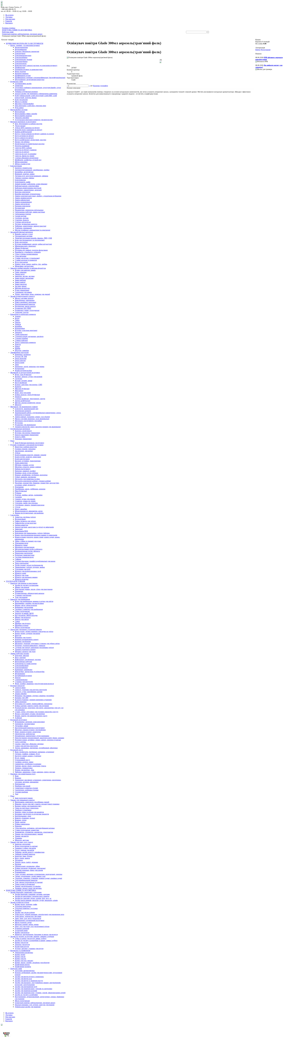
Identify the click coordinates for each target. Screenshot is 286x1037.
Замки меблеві (20, 280)
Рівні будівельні (21, 491)
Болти (17, 318)
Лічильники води (21, 543)
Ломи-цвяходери (21, 463)
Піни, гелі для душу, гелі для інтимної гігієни (32, 926)
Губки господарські (22, 611)
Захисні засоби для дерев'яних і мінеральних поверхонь (36, 94)
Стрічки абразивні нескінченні (26, 158)
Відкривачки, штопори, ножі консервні (30, 722)
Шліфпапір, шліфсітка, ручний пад (28, 160)
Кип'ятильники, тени (23, 816)
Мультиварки (20, 674)
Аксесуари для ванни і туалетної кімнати (26, 629)
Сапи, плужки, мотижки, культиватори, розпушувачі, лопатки (38, 874)
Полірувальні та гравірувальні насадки (29, 144)
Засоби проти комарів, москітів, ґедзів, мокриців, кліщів (36, 900)
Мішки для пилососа (23, 617)
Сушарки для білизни (23, 595)
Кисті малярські (21, 383)
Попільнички (20, 784)
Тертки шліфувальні (22, 401)
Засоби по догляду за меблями (26, 995)
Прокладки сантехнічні (24, 553)
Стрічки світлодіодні (23, 222)
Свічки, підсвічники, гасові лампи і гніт (30, 876)
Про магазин (10, 19)
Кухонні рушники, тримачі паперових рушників (33, 700)
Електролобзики (21, 57)
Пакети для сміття (22, 619)
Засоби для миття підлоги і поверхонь (29, 977)
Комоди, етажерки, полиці (25, 818)
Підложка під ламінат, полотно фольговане (31, 250)
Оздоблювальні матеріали (20, 429)
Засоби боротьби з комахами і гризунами (26, 892)
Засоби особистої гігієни (19, 902)
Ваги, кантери (20, 657)
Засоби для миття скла (23, 979)
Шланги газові (20, 573)
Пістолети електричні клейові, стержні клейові (33, 481)
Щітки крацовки (21, 162)
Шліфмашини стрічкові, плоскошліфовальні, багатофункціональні (40, 77)
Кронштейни (20, 328)
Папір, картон (20, 822)
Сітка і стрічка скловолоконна (26, 254)
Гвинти (17, 322)
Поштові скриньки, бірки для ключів (29, 870)
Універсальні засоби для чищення (27, 1007)
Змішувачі (18, 529)
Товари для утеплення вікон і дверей (29, 834)
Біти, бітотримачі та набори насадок (28, 124)
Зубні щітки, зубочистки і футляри (28, 916)
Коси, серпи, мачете (22, 858)
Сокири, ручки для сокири (25, 499)
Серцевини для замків (23, 292)
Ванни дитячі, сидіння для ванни (27, 633)
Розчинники (19, 368)
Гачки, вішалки (20, 272)
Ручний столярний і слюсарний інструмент (26, 445)
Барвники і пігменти (23, 354)
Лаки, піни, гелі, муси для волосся (28, 918)
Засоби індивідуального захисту (22, 296)
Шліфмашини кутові (23, 75)
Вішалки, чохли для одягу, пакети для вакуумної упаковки (37, 804)
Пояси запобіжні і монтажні (25, 302)
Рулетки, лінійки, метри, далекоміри (28, 495)
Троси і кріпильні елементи (25, 342)
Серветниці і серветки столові (26, 788)
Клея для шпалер (21, 100)
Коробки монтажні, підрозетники (27, 194)
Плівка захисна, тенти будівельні (27, 395)
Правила (18, 397)
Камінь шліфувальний (23, 132)
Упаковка (18, 838)
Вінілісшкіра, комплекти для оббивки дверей (32, 802)
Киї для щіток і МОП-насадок (26, 615)
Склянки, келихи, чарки (24, 762)
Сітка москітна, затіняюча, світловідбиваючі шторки (35, 828)
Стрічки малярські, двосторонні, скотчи (30, 399)
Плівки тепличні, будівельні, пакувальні (30, 868)
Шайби (17, 348)
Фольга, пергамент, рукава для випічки (30, 714)
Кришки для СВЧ (21, 698)
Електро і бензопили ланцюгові (27, 51)
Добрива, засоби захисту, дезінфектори (29, 852)
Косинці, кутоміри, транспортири (28, 461)
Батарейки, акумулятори (24, 172)
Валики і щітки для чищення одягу (28, 806)
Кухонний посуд (16, 750)
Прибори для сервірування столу (23, 774)
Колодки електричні (22, 192)
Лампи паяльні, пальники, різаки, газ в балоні (32, 417)
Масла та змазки (21, 102)
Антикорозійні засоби (23, 84)
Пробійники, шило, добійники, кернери (30, 489)
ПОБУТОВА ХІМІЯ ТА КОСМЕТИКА (21, 890)
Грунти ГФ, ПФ (21, 356)
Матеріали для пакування (24, 547)
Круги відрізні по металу (24, 136)
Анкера (18, 316)
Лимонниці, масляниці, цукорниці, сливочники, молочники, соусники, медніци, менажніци (38, 781)
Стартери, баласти (22, 220)
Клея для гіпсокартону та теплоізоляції (29, 240)
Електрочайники (21, 668)
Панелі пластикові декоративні (26, 435)
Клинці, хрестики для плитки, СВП (28, 385)
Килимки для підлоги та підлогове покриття (32, 814)
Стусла (17, 507)
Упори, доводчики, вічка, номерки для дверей (32, 294)
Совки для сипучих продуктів (26, 746)
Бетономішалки (21, 49)
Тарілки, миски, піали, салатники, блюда (30, 766)
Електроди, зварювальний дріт (26, 409)
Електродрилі (20, 53)
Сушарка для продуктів (24, 682)
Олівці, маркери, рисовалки (25, 477)
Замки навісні (20, 282)
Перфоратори (20, 67)
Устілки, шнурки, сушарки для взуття (29, 948)
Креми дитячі (20, 954)
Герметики (19, 86)
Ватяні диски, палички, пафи (26, 904)
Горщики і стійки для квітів (25, 848)
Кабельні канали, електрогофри (27, 186)
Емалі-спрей (19, 362)
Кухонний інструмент (18, 720)
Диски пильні (20, 126)
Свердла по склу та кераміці (25, 154)
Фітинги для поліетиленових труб (28, 571)
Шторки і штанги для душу (25, 651)
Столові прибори (21, 792)
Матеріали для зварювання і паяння (24, 407)
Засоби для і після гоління (25, 912)
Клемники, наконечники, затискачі (28, 190)
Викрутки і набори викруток (26, 447)
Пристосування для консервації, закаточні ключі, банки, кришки (39, 738)
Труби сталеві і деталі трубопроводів (29, 565)
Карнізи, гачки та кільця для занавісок (29, 812)
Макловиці (19, 391)
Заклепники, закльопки (24, 451)
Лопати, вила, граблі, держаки (26, 862)
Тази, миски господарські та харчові (29, 882)
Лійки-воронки (20, 702)
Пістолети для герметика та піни (27, 479)
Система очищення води (24, 557)
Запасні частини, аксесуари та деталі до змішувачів (34, 527)
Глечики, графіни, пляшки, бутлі (27, 754)
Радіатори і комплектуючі (24, 555)
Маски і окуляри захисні (24, 298)
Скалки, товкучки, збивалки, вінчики (29, 744)
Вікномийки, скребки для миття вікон (29, 603)
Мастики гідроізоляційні (24, 104)
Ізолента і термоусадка (23, 168)
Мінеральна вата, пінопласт (25, 246)
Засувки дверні (20, 286)
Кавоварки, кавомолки (23, 670)
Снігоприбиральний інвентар (26, 880)
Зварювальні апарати (23, 411)
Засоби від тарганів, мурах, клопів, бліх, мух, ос (33, 898)
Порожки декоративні (23, 439)
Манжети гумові (21, 545)
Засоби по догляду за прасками (26, 585)
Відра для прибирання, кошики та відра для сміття (34, 601)
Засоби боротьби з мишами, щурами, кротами (32, 894)
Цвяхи (17, 346)
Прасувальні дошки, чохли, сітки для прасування (33, 589)
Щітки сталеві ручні (22, 164)
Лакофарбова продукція (19, 352)
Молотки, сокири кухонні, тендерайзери (30, 730)
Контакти (9, 23)
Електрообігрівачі (21, 666)
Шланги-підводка (21, 579)
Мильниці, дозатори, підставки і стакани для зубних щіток (37, 643)
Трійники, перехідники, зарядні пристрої (30, 226)
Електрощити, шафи (22, 182)
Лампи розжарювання (23, 202)
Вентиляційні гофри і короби (26, 114)
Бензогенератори (21, 47)
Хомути (18, 344)
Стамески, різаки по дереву (25, 501)
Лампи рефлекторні (22, 200)
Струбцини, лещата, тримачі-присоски (29, 505)
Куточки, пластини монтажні (26, 330)
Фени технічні (20, 71)
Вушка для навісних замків (25, 270)
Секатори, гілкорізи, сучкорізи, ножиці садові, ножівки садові (38, 878)
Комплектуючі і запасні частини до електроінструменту (36, 65)
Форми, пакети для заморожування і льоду (31, 716)
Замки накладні (21, 284)
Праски (18, 678)
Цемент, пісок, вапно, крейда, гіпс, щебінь (31, 264)
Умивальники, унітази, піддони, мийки (30, 567)
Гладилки (18, 379)
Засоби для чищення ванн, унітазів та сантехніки (33, 989)
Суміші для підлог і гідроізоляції (27, 258)
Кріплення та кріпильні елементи (23, 314)
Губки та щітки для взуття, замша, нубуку (30, 938)
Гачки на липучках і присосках (27, 808)
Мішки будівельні (21, 248)
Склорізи (18, 497)
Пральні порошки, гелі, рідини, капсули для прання (34, 1005)
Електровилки (20, 180)
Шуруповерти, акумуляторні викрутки (29, 79)
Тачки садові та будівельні (25, 884)
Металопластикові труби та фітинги (28, 549)
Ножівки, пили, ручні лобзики (26, 473)
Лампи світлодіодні (22, 204)
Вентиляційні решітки (23, 116)
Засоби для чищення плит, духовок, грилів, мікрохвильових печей (40, 993)
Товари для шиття (21, 836)
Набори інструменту (22, 469)
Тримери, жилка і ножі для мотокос (28, 888)
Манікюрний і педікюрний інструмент (29, 920)
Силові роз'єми (20, 216)
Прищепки (19, 591)
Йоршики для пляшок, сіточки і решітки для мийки (34, 696)
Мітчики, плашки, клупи (24, 465)
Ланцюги (18, 332)
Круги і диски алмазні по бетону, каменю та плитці (34, 134)
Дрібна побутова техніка (19, 653)
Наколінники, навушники (25, 300)
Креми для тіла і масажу (24, 961)
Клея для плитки (21, 242)
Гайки (17, 320)
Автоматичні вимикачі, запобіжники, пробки (32, 170)
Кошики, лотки (20, 820)
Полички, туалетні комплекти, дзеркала (30, 645)
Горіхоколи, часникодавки (25, 724)
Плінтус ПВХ (20, 437)
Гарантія (8, 21)
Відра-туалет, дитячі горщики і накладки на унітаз (34, 631)
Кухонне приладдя (17, 686)
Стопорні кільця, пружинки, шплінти (29, 336)
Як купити (9, 15)
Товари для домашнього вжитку (22, 800)
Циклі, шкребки (21, 509)
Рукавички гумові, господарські (27, 310)
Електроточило (20, 63)
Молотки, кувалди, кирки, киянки (28, 467)
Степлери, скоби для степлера (26, 503)
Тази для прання (21, 597)
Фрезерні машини (21, 73)
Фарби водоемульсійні (23, 370)
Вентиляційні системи (18, 110)
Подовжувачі (20, 208)
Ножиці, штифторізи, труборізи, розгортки (31, 475)
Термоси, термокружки (24, 768)
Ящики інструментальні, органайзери (29, 513)
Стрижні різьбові (21, 338)
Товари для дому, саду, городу (21, 842)
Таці (16, 794)
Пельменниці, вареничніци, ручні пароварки (32, 736)
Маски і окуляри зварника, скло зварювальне (32, 419)
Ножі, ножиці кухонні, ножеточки (28, 732)
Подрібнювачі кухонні (23, 676)
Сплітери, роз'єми (21, 218)
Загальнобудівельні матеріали (21, 232)
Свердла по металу (22, 152)
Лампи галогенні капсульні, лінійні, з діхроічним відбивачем (38, 196)
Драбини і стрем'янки (23, 810)
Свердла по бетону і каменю (26, 150)
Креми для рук (20, 959)
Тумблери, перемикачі (23, 228)
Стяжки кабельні (21, 340)
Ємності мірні (20, 688)
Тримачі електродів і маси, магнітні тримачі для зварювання (38, 427)
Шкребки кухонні (21, 625)
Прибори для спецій (22, 786)
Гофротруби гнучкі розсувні (25, 523)
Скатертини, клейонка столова (26, 790)
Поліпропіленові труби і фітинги (27, 551)
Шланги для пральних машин (26, 577)
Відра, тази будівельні (23, 375)
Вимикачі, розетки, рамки (25, 174)
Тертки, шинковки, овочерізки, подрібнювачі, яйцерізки (36, 748)
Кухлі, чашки (20, 758)
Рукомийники (20, 872)
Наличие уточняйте (100, 86)
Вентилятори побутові (23, 661)
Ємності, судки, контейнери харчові (28, 692)
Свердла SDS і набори (23, 148)
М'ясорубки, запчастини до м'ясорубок (29, 672)
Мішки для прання (22, 587)
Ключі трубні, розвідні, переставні (28, 457)
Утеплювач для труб (22, 569)
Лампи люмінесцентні (23, 198)
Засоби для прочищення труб (26, 987)
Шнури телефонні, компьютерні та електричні (32, 230)
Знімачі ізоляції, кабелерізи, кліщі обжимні (31, 184)
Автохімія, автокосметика (25, 971)
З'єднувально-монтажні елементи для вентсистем (34, 120)
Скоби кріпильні (21, 334)
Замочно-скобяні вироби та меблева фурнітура (28, 268)
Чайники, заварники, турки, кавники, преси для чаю (35, 772)
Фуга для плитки (21, 262)
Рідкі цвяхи (19, 108)
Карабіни (18, 326)
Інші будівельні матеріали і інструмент (29, 443)
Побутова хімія (16, 969)
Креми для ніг (20, 957)
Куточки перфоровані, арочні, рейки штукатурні (33, 244)
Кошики (18, 778)
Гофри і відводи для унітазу (25, 521)
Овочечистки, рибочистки (25, 734)
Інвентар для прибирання (20, 599)
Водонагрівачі (20, 519)
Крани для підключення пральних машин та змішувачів (36, 535)
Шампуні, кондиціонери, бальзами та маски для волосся (36, 934)
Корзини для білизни (23, 641)
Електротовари (16, 166)
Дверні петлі (19, 274)
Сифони (18, 559)
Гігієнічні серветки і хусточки (26, 908)
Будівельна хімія (16, 82)
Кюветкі (18, 387)
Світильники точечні (23, 214)
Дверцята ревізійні (22, 118)
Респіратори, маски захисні (25, 306)
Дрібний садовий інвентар (25, 854)
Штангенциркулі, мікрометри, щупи (29, 511)
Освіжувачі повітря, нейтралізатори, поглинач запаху (35, 1003)
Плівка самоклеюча (22, 824)
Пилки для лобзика (22, 142)
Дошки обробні (21, 694)
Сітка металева (20, 256)
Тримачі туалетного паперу (25, 649)
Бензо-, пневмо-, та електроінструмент (25, 45)
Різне (12, 441)
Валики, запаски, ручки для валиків (28, 377)
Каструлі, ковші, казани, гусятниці (28, 756)
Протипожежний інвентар (25, 304)
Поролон (18, 826)
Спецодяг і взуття (21, 312)
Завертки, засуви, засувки (25, 276)
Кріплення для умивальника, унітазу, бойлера (32, 533)
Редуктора (19, 423)
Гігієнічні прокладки (23, 906)
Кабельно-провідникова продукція (28, 188)
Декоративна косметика (24, 952)
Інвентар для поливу (22, 844)
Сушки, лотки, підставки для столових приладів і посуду (36, 712)
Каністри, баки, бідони (23, 856)
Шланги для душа (21, 575)
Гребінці (18, 910)
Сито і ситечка (20, 742)
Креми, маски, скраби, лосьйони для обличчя (32, 963)
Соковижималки (21, 680)
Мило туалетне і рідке (23, 922)
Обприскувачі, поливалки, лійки (27, 866)
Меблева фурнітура (22, 288)
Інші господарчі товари (24, 798)
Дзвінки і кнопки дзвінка (24, 178)
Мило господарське (22, 1001)
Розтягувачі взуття (22, 946)
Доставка (8, 17)
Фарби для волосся (22, 932)
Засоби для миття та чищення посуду (29, 981)
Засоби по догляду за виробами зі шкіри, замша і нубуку (36, 940)
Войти (257, 50)
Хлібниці (18, 718)
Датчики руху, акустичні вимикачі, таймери (31, 176)
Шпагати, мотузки (22, 840)
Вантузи (18, 635)
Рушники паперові (22, 928)
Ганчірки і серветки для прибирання (29, 609)
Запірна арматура (21, 525)
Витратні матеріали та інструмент (23, 122)
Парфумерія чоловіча (23, 967)
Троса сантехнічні (21, 563)
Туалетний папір (21, 930)
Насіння (18, 864)
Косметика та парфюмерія (20, 950)
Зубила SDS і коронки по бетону (27, 128)
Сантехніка (14, 515)
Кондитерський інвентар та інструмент (30, 728)
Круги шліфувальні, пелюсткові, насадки (30, 140)
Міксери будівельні (22, 389)
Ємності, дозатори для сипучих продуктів (31, 690)
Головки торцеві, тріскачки (25, 449)
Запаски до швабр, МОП (24, 613)
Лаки (17, 364)
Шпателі (18, 405)
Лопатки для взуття (22, 944)
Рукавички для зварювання (25, 425)
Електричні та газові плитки (26, 664)
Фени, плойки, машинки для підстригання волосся (34, 684)
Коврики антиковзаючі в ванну (27, 639)
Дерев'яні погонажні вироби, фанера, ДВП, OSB (33, 238)
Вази (17, 776)
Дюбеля (18, 324)
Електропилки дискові (23, 59)
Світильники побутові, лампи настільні (30, 212)
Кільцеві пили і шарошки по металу (28, 130)
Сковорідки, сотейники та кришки (28, 764)
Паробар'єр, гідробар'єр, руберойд (28, 252)
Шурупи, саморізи (22, 350)
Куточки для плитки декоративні (27, 433)
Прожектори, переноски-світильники (29, 210)
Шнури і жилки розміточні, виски (28, 403)
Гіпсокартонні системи (23, 236)
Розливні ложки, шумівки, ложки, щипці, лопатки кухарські (38, 740)
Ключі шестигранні (22, 459)
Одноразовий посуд (22, 760)
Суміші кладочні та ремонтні (26, 260)
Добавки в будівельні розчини (26, 92)
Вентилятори (20, 112)
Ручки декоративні (22, 290)
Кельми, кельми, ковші (23, 381)
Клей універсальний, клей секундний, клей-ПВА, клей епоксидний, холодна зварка (36, 97)
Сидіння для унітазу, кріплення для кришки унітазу (34, 647)
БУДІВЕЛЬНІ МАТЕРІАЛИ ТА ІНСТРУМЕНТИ (24, 43)
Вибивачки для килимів (24, 607)
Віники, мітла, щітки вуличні (26, 605)
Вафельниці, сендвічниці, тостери (28, 659)
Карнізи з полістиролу (23, 431)
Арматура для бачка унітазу (25, 517)
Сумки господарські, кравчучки (27, 830)
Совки (17, 621)
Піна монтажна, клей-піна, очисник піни (30, 106)
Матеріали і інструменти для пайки (28, 421)
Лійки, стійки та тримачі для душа (28, 541)
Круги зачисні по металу (24, 138)
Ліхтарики (19, 860)
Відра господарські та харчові (26, 846)
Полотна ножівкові (22, 146)
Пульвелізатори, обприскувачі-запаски (29, 593)
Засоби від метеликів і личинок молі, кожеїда (32, 896)
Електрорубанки (21, 61)
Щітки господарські (22, 627)
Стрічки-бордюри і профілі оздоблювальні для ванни (35, 561)
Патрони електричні (22, 206)
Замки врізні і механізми (24, 278)
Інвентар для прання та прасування (23, 583)
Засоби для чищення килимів (26, 991)
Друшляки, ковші (21, 726)
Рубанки (18, 493)
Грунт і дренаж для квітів (24, 850)
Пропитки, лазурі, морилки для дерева (29, 366)
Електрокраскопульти (23, 55)
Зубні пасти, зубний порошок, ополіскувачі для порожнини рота (39, 914)
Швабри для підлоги (22, 623)
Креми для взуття (21, 942)
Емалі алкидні (20, 360)
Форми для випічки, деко (24, 770)
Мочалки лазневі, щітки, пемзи (27, 924)
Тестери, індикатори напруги (26, 224)
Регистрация (265, 50)
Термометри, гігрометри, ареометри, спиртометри (34, 832)
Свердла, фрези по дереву (24, 156)
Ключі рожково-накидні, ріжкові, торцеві (30, 455)
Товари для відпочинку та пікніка (28, 886)
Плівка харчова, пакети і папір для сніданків (32, 706)
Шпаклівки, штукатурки (24, 266)
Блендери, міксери (22, 655)
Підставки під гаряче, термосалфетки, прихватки (33, 704)
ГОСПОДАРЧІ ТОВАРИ (15, 581)
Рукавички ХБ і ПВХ (23, 308)
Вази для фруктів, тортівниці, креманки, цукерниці (34, 752)
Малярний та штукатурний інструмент (25, 373)
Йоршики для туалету (23, 637)
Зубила (17, 453)
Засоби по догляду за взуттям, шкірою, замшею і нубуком (32, 936)
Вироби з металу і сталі (24, 234)
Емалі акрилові (20, 358)
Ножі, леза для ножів (23, 393)
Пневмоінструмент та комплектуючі (28, 69)
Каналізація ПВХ (21, 531)
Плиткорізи (19, 487)
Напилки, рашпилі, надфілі (25, 471)
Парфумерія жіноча (22, 965)
